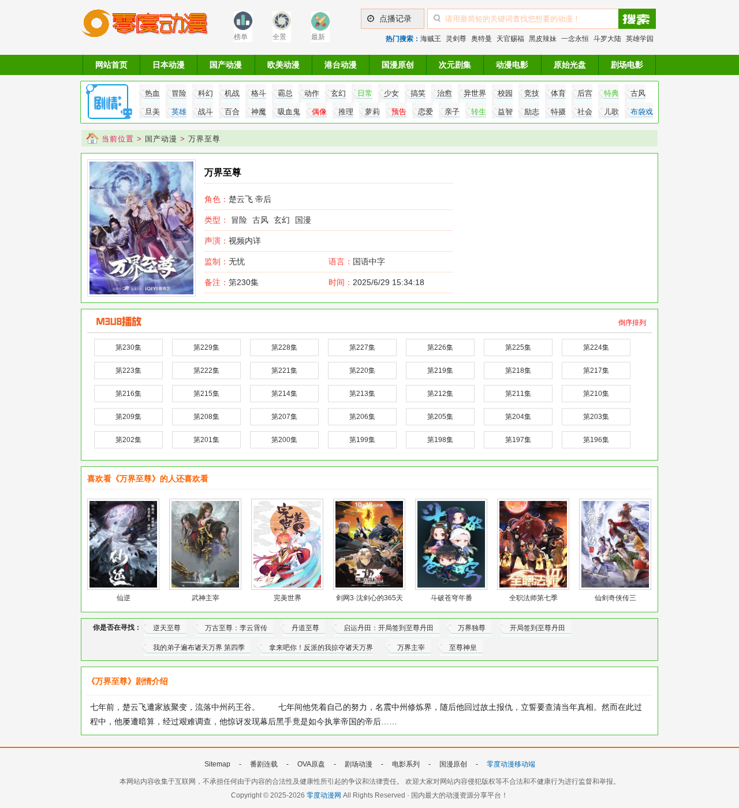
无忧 (224, 261)
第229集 (206, 347)
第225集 (518, 347)
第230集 (231, 282)
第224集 (596, 347)
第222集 (206, 370)
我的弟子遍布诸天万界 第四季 (199, 648)
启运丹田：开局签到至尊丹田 (389, 628)
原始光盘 (570, 64)
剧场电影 (627, 64)
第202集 (128, 440)
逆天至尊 (167, 628)
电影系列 (406, 764)
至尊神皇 (463, 648)
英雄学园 (640, 39)
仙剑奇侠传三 (615, 598)
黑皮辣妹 (543, 39)
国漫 (303, 220)
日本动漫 (168, 64)
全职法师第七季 (533, 598)
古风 (260, 220)
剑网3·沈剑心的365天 (369, 598)
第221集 (284, 370)
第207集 (284, 417)
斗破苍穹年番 (451, 598)
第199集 (362, 440)
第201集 (206, 440)
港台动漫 (340, 64)
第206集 (362, 417)
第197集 (518, 440)
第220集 (362, 370)
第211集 (518, 394)
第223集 (128, 370)
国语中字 (369, 261)
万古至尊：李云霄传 (236, 628)
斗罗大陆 (607, 39)
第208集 (206, 417)
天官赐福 (510, 39)
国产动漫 (226, 64)
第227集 (362, 347)
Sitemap (217, 764)
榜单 (241, 37)
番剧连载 (264, 764)
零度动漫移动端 (511, 764)
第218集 (518, 370)
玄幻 (282, 220)
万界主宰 (411, 648)
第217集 (596, 370)
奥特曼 (481, 39)
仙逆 (123, 598)
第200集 (284, 440)
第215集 (206, 394)
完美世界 (287, 598)
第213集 (362, 394)
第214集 (284, 394)
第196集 (596, 440)
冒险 (239, 220)
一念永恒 (575, 39)
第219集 (440, 370)
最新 (318, 37)
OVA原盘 (311, 764)
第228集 (284, 347)
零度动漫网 (324, 795)
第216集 (128, 394)
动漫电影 (512, 64)
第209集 (128, 417)
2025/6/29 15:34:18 (376, 282)
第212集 (440, 394)
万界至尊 (204, 138)
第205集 (440, 417)
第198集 (440, 440)
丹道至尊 (305, 628)
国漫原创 (398, 64)
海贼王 (430, 39)
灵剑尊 (456, 39)
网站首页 (111, 64)
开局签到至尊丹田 (537, 628)
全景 (279, 37)
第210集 (596, 394)
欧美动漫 (283, 64)
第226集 (440, 347)
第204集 (518, 417)
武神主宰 (205, 598)
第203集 (596, 417)
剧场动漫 (358, 764)
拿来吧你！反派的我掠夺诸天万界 (321, 648)
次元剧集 (455, 64)
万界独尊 (472, 628)
